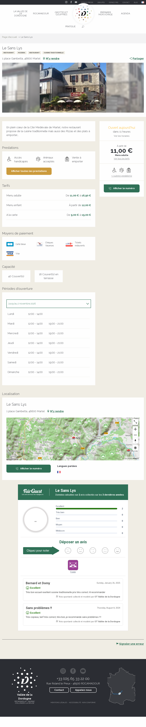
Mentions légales (59, 702)
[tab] (46, 304)
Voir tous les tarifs (121, 158)
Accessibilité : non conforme (82, 702)
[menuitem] (21, 13)
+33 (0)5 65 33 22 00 (73, 679)
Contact (59, 690)
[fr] (143, 2)
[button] (143, 2)
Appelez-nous (83, 690)
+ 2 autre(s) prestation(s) (121, 176)
